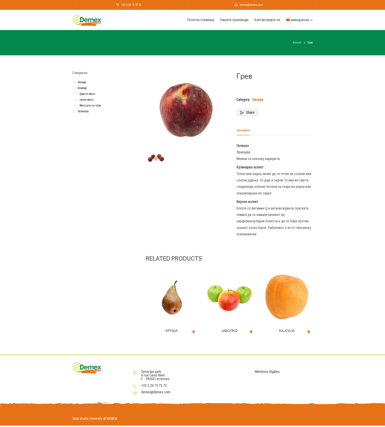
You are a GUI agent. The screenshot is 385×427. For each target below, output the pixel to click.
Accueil (297, 42)
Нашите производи (234, 20)
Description (243, 130)
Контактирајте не (267, 20)
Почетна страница (200, 20)
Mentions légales (267, 371)
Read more (193, 332)
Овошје (257, 99)
